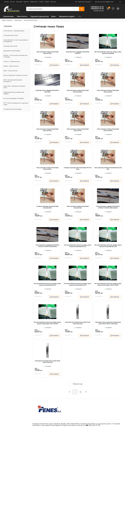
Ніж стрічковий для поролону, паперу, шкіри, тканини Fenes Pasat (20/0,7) (77, 284)
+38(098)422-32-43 (97, 7)
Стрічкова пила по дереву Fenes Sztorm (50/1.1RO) (47, 91)
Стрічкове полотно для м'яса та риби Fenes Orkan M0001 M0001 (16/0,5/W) (108, 322)
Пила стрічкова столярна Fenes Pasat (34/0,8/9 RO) (47, 52)
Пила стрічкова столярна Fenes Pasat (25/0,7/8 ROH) (47, 129)
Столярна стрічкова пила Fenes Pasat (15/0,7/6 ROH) (77, 168)
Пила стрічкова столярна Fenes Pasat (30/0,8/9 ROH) (78, 91)
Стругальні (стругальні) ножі (39, 16)
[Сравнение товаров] (118, 8)
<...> (79, 16)
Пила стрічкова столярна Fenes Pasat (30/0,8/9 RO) (108, 91)
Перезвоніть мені (98, 10)
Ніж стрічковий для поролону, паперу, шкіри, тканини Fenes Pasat (107, 52)
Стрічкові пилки (8, 16)
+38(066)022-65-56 (97, 8)
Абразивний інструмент (67, 16)
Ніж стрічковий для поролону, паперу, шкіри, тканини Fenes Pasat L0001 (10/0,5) (47, 322)
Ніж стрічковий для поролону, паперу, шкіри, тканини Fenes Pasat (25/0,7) (47, 284)
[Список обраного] (113, 8)
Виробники (18, 20)
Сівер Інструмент (7, 20)
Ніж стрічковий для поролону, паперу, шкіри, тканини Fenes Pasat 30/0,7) (77, 245)
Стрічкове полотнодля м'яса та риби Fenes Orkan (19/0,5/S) (47, 361)
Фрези (53, 16)
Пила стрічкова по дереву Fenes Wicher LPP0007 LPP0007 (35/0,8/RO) (47, 245)
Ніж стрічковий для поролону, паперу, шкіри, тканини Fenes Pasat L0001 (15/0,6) (107, 284)
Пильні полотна (22, 16)
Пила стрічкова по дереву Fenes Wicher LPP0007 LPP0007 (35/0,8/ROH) (108, 207)
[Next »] (86, 392)
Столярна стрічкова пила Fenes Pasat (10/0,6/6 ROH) (47, 207)
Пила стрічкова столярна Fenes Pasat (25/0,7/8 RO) (78, 129)
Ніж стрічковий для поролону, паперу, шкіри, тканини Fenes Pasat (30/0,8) (107, 245)
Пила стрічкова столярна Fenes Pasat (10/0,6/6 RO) (78, 207)
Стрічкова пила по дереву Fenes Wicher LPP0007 (77, 52)
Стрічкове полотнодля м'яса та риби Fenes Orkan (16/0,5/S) (77, 322)
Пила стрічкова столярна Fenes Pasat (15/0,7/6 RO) (108, 168)
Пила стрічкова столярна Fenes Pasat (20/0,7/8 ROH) (108, 129)
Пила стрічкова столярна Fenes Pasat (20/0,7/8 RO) (47, 168)
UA (120, 1)
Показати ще (77, 384)
